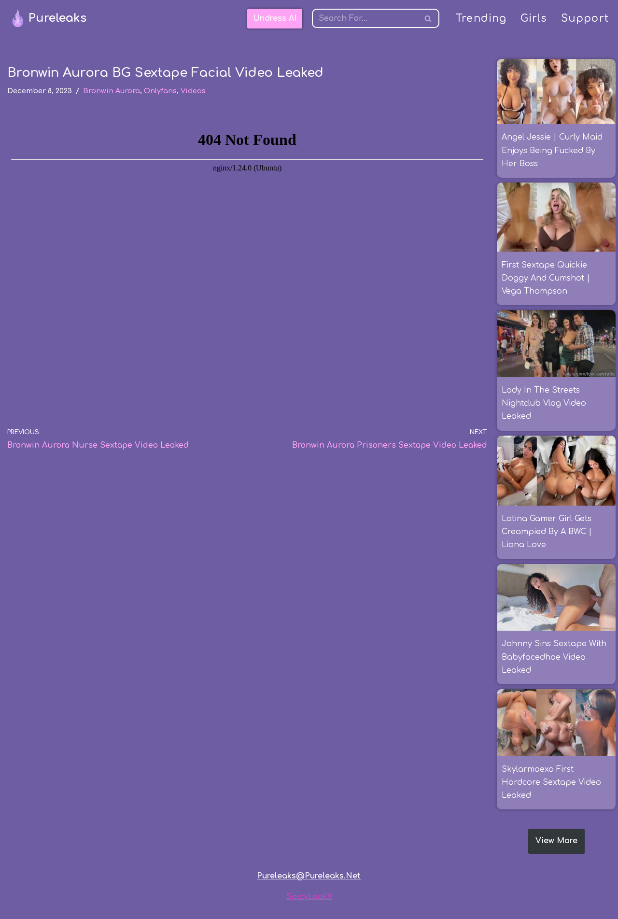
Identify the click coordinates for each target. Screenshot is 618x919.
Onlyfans (160, 91)
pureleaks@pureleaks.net (309, 876)
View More (556, 840)
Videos (193, 91)
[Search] (428, 18)
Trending (481, 18)
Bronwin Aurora (111, 91)
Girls (534, 18)
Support (585, 18)
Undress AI (274, 18)
